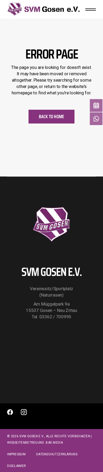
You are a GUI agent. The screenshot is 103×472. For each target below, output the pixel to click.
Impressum (16, 454)
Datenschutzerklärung (57, 454)
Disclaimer (16, 466)
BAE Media (54, 442)
